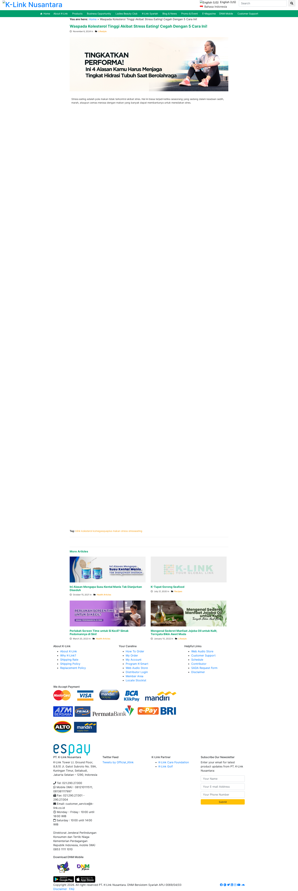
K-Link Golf (165, 766)
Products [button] (77, 13)
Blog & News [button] (169, 13)
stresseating (135, 530)
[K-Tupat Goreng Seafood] (189, 569)
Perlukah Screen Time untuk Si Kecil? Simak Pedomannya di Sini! (99, 632)
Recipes (178, 591)
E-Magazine (209, 13)
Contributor (198, 663)
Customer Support (247, 13)
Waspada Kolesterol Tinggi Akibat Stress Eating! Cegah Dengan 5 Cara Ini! (138, 26)
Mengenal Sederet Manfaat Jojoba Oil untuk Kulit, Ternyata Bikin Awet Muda (184, 632)
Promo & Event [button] (189, 13)
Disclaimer (198, 672)
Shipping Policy (70, 663)
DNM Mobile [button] (226, 13)
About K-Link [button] (60, 13)
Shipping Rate (69, 659)
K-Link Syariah (150, 13)
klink (78, 530)
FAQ (71, 889)
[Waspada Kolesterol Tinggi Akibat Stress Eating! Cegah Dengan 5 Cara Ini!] (149, 63)
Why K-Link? (68, 655)
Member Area (134, 676)
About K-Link (68, 651)
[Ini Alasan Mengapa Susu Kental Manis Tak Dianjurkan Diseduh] (108, 569)
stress (124, 530)
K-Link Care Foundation (173, 762)
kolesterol (86, 530)
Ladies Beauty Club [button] (126, 13)
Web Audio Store (137, 668)
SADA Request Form (204, 668)
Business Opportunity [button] (99, 13)
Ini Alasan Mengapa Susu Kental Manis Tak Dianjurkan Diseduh (106, 588)
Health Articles (104, 594)
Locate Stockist (136, 680)
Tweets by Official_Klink (118, 762)
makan (116, 530)
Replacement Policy (73, 668)
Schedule (197, 659)
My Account (133, 659)
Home (46, 13)
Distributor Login (137, 672)
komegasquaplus (102, 530)
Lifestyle (102, 31)
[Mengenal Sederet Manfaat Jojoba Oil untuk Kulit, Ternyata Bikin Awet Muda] (189, 613)
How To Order (135, 651)
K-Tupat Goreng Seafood (167, 586)
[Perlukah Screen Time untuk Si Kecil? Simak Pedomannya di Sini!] (108, 613)
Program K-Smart (137, 663)
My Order (132, 655)
